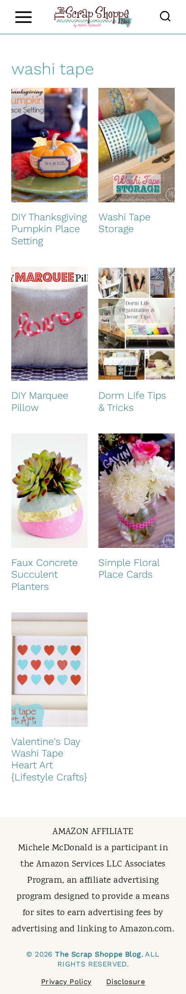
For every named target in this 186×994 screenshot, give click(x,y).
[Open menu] (23, 17)
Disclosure (125, 981)
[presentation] (49, 145)
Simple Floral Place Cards (128, 568)
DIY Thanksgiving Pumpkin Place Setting (49, 228)
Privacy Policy (66, 981)
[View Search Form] (165, 17)
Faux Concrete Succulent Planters (44, 574)
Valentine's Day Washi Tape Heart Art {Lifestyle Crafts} (49, 759)
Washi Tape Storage (124, 222)
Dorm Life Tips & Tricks (132, 401)
